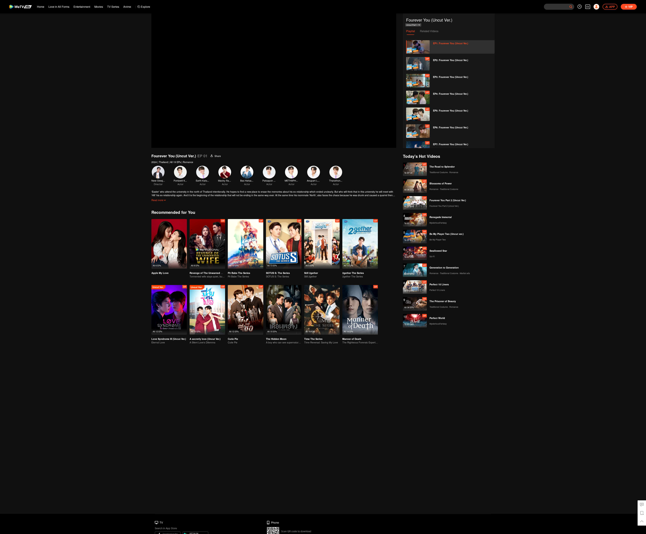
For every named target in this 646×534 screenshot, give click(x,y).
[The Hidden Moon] (283, 310)
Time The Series (313, 339)
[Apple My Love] (169, 244)
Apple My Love (160, 273)
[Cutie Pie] (245, 310)
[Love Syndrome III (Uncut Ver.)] (169, 310)
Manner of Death (351, 339)
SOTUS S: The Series (278, 273)
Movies (98, 7)
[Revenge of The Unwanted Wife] (207, 244)
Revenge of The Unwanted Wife (208, 273)
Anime (127, 7)
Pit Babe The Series (239, 273)
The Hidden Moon (276, 339)
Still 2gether (311, 273)
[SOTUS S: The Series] (283, 244)
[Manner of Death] (360, 310)
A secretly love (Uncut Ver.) (205, 339)
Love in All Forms (58, 7)
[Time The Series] (322, 310)
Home (40, 7)
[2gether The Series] (360, 244)
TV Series (113, 7)
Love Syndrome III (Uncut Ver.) (168, 339)
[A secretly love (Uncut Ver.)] (207, 310)
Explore (145, 7)
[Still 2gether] (322, 244)
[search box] (571, 7)
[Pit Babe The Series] (245, 244)
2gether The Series (353, 273)
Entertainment (82, 7)
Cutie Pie (233, 339)
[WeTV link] (20, 6)
